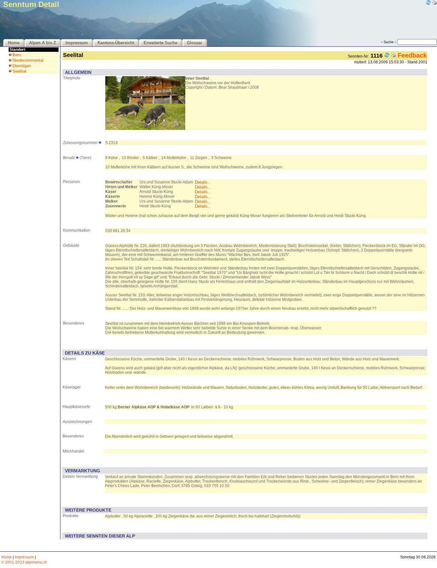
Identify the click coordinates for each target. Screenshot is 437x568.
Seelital (19, 71)
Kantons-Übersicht (116, 43)
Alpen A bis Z (42, 43)
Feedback (412, 55)
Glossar (194, 43)
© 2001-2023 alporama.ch (24, 562)
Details (201, 182)
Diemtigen (21, 65)
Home (14, 43)
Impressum (77, 43)
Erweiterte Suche (160, 43)
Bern (16, 54)
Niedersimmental (28, 60)
